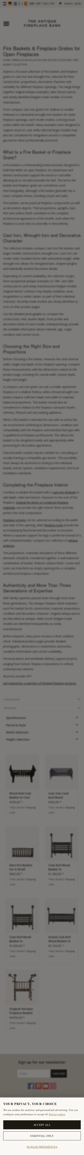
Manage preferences (42, 1147)
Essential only (42, 1136)
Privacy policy (57, 1114)
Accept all (42, 1125)
